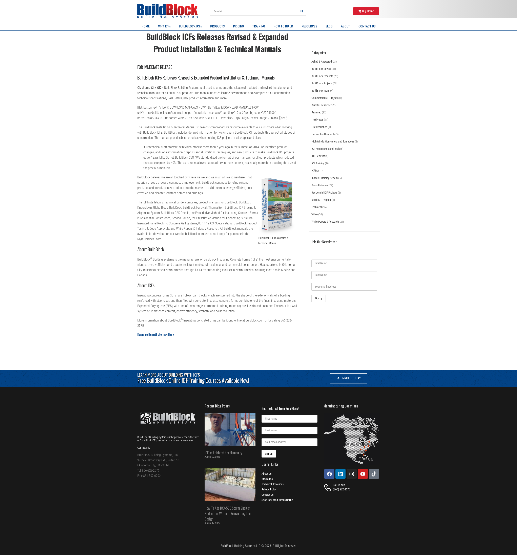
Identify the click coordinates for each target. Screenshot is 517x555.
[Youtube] (363, 474)
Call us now (339, 485)
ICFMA (315, 170)
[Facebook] (329, 474)
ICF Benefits (318, 156)
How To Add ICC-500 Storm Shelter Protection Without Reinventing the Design (228, 513)
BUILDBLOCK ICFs (190, 26)
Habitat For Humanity (323, 134)
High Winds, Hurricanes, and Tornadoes (332, 141)
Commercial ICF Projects (324, 97)
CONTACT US (366, 26)
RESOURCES (309, 26)
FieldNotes (317, 119)
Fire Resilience (319, 127)
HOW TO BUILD (283, 26)
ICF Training (317, 163)
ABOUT (345, 26)
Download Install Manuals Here (155, 334)
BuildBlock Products (322, 76)
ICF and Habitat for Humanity (223, 452)
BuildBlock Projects (321, 83)
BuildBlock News (320, 68)
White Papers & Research (325, 221)
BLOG (329, 26)
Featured (316, 112)
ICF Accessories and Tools (325, 148)
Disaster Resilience (321, 105)
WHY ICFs (164, 26)
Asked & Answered (321, 61)
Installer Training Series (324, 178)
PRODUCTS (217, 26)
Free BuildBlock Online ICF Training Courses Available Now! (193, 380)
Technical (316, 207)
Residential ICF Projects (324, 192)
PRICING (238, 26)
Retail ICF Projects (321, 199)
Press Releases (319, 185)
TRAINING (258, 26)
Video (314, 214)
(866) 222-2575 (341, 489)
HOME (145, 26)
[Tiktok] (374, 474)
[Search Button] (302, 11)
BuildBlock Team (320, 90)
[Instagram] (352, 474)
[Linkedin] (340, 474)
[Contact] (328, 487)
